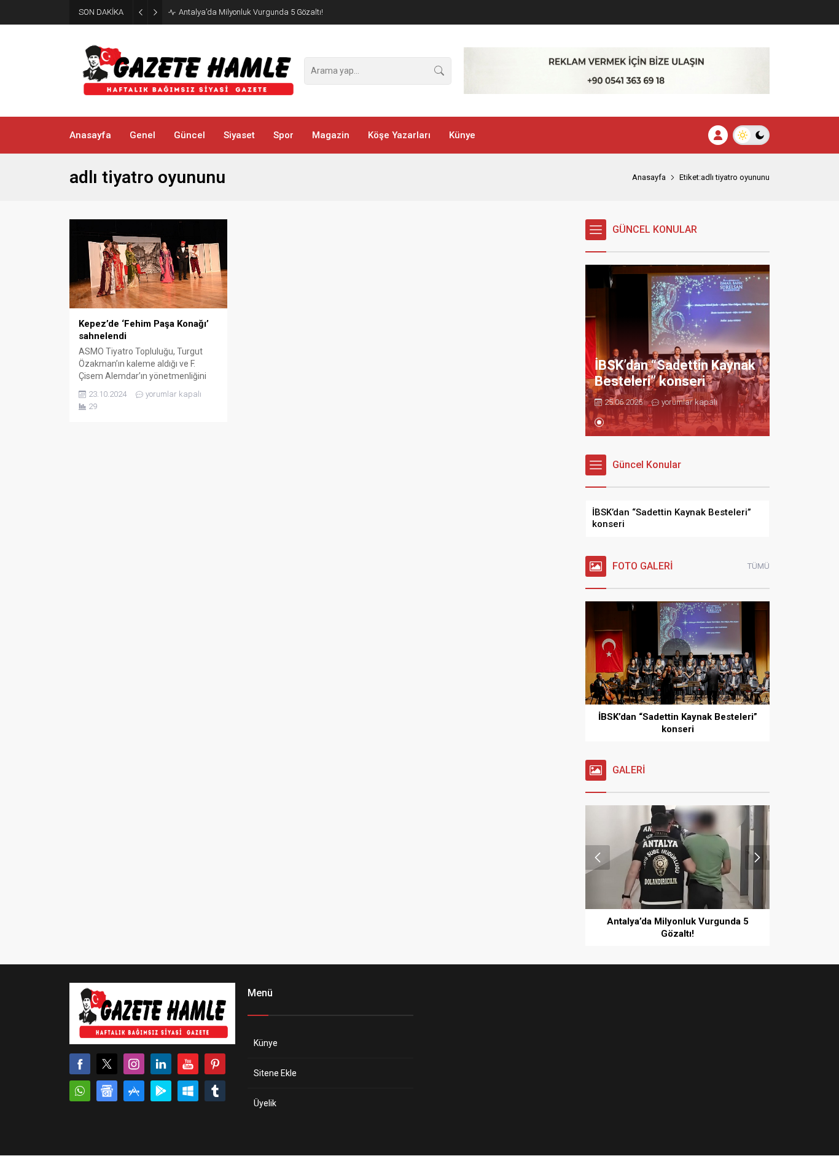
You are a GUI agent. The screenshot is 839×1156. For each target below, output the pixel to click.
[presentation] (597, 857)
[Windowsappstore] (188, 1090)
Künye (266, 1043)
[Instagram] (133, 1063)
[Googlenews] (106, 1090)
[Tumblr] (215, 1090)
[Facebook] (79, 1063)
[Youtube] (188, 1063)
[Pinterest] (215, 1063)
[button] (599, 422)
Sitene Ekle (275, 1073)
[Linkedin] (160, 1063)
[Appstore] (133, 1090)
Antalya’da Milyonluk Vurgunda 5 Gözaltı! (251, 12)
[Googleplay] (160, 1090)
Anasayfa (649, 177)
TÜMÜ (758, 566)
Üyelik (265, 1103)
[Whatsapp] (79, 1090)
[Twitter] (106, 1063)
